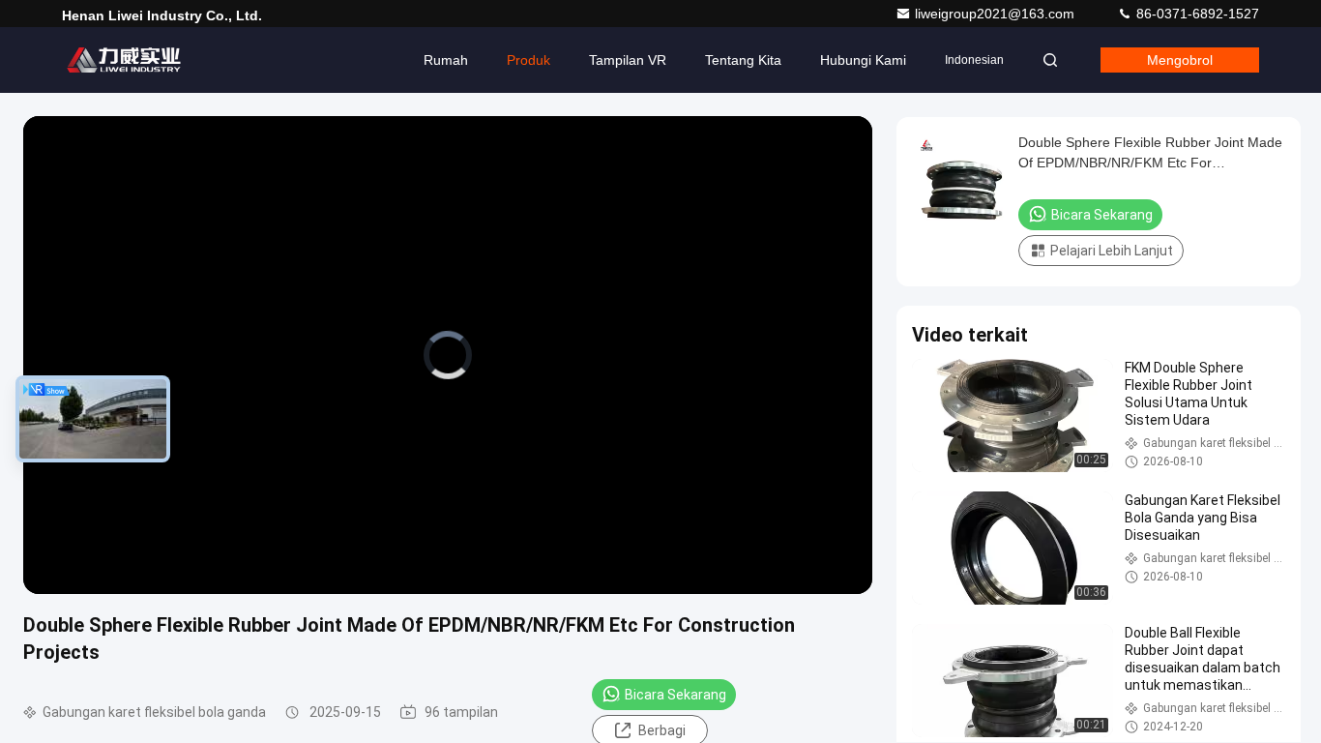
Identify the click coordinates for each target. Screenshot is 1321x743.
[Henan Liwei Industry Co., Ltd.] (123, 60)
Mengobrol (1180, 60)
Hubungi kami (863, 60)
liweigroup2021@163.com (996, 13)
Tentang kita (743, 60)
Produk (528, 60)
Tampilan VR (627, 60)
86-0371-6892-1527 (1195, 13)
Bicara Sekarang (675, 694)
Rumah (446, 60)
